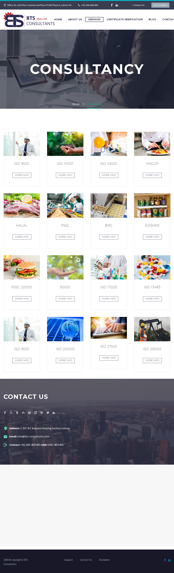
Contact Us (139, 5)
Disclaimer (104, 560)
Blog (152, 19)
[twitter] (11, 412)
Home (58, 19)
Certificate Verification (125, 19)
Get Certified (160, 5)
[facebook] (5, 412)
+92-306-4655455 (89, 5)
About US (75, 19)
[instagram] (35, 412)
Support (68, 560)
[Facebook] (111, 5)
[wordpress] (29, 412)
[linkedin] (54, 412)
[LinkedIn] (116, 5)
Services (94, 19)
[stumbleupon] (23, 412)
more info (22, 175)
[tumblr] (17, 412)
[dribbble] (41, 412)
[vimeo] (47, 412)
